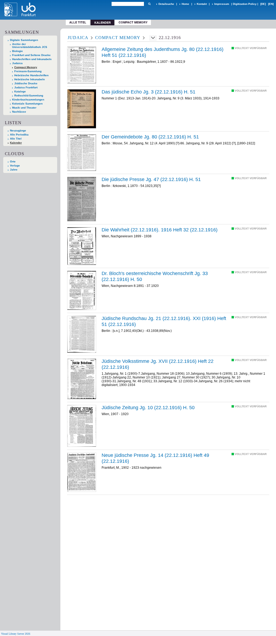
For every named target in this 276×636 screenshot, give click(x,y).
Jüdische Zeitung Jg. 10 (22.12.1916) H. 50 (148, 407)
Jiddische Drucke (25, 83)
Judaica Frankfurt (25, 87)
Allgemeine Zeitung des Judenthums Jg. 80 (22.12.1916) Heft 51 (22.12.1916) (162, 52)
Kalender (16, 142)
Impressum (221, 3)
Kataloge (20, 91)
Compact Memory (133, 22)
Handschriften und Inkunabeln (31, 59)
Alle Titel (77, 22)
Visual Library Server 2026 (15, 633)
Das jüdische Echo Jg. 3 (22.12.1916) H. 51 (148, 92)
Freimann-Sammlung (28, 71)
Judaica (17, 63)
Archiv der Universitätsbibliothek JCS (29, 45)
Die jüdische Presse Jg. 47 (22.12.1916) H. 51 (151, 179)
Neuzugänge (18, 130)
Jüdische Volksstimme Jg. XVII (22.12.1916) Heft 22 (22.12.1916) (157, 364)
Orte (13, 161)
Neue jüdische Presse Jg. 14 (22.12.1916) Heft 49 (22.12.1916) (155, 458)
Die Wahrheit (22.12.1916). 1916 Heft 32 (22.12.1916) (160, 229)
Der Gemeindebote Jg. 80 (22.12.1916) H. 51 (150, 137)
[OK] (149, 4)
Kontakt (202, 3)
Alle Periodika (19, 134)
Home (185, 3)
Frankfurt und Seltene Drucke (31, 55)
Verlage (15, 165)
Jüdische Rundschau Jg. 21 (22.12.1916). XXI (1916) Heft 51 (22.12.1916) (164, 321)
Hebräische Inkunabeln (29, 79)
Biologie (17, 51)
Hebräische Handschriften (31, 75)
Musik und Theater (24, 107)
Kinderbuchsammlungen (28, 99)
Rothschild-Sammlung (28, 95)
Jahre (14, 169)
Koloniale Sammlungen (27, 103)
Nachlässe (19, 111)
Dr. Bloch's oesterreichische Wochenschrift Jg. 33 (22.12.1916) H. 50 (155, 276)
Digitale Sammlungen (24, 40)
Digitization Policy (245, 3)
